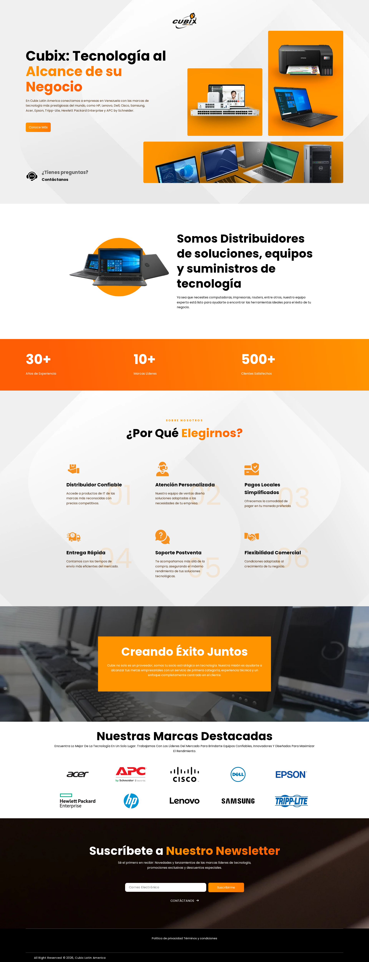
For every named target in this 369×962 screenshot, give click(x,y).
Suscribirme (226, 887)
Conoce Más (38, 127)
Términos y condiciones (200, 938)
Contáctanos (182, 901)
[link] (78, 774)
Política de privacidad (167, 938)
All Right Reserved (48, 958)
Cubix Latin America (90, 958)
